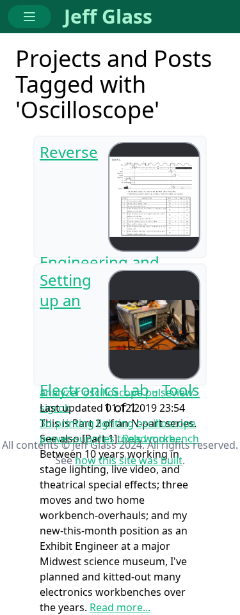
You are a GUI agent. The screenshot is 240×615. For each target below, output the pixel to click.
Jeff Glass (108, 16)
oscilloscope (166, 423)
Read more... (120, 607)
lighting (115, 423)
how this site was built (128, 460)
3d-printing (67, 423)
